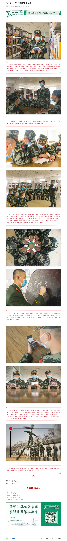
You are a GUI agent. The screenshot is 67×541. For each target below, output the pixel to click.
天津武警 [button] (17, 6)
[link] (12, 538)
